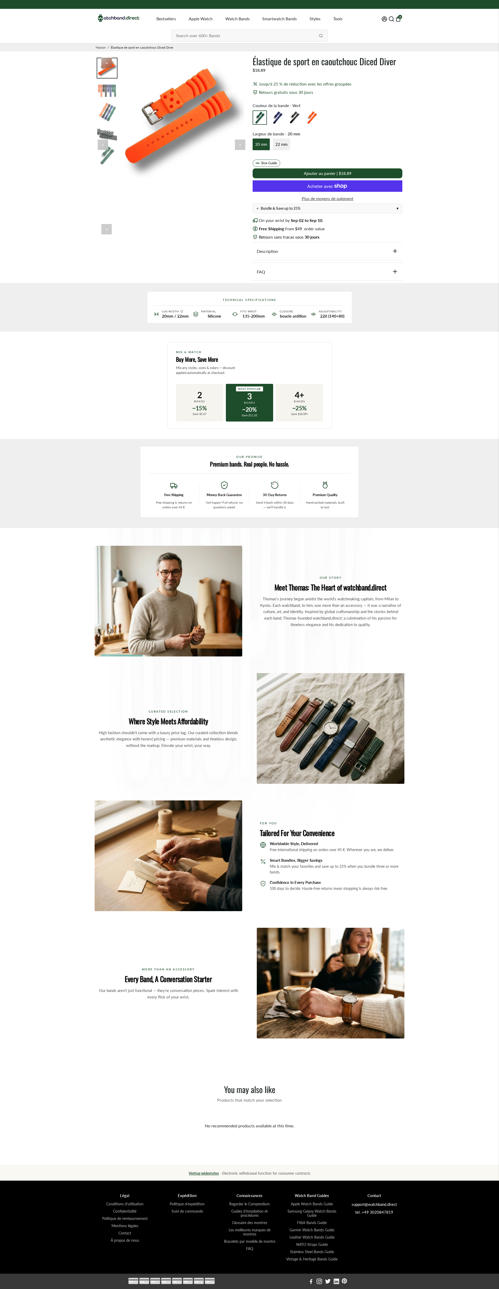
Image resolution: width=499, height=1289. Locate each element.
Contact (125, 1233)
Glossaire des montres (249, 1223)
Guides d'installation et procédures (249, 1213)
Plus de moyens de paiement (327, 198)
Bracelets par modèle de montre (249, 1241)
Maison (101, 47)
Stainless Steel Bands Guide (312, 1252)
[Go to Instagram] (319, 1282)
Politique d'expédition (187, 1204)
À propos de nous (125, 1240)
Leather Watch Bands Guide (312, 1237)
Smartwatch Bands (279, 18)
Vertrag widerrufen (204, 1173)
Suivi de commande (187, 1211)
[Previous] (106, 63)
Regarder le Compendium (249, 1204)
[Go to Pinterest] (344, 1282)
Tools (338, 18)
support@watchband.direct (374, 1204)
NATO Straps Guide (312, 1244)
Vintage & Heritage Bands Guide (312, 1259)
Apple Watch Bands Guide (312, 1204)
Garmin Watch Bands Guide (312, 1230)
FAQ (249, 1249)
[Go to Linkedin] (336, 1282)
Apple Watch (201, 18)
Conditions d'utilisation (124, 1204)
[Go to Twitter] (328, 1282)
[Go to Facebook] (311, 1282)
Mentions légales (124, 1226)
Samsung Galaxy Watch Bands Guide (311, 1213)
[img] (181, 311)
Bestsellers (166, 18)
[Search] (321, 35)
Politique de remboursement (125, 1218)
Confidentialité (124, 1211)
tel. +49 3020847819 (374, 1212)
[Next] (106, 229)
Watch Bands (237, 18)
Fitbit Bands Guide (312, 1223)
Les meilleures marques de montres (250, 1232)
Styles (315, 18)
